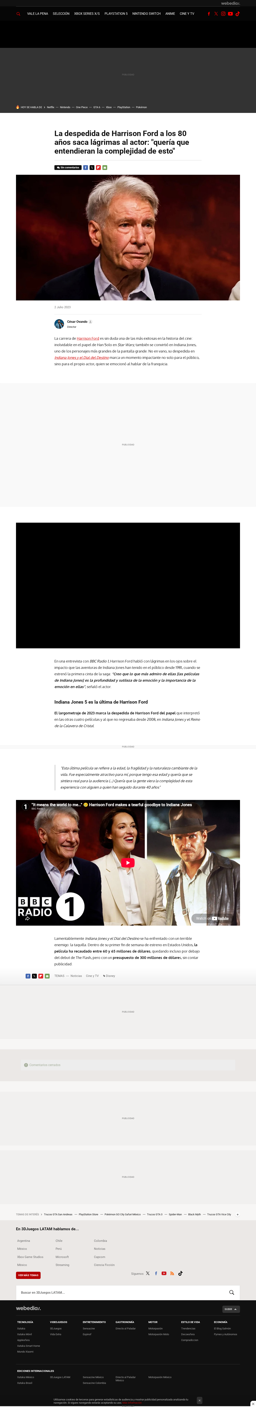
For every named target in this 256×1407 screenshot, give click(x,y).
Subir (228, 1309)
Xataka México (25, 1377)
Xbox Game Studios (30, 1257)
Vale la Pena (37, 14)
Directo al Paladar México (126, 1379)
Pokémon (141, 107)
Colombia (100, 1241)
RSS (172, 1273)
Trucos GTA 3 (155, 1214)
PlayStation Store (89, 1214)
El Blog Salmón (222, 1328)
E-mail (104, 167)
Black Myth (194, 1214)
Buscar (231, 1292)
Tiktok (237, 13)
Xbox (109, 107)
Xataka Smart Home (28, 1345)
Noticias (76, 976)
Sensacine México (93, 1377)
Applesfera (23, 1340)
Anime (170, 14)
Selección (61, 14)
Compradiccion (189, 1340)
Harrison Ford (88, 338)
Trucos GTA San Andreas (58, 1214)
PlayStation (123, 107)
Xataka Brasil (24, 1382)
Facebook (208, 13)
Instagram (223, 13)
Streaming (62, 1265)
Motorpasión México (159, 1377)
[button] (79, 321)
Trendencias (188, 1328)
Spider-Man (175, 1214)
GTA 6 (96, 107)
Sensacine (89, 1328)
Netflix (50, 107)
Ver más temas (28, 1275)
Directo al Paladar (126, 1328)
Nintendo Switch (146, 14)
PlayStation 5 (116, 14)
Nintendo (65, 107)
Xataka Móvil (24, 1334)
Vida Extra (55, 1334)
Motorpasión (155, 1328)
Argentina (23, 1241)
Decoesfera (188, 1334)
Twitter (216, 13)
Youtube (230, 13)
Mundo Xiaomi (25, 1351)
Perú (59, 1249)
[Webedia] (230, 3)
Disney (110, 976)
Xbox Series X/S (87, 14)
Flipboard (98, 167)
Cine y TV (187, 14)
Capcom (99, 1257)
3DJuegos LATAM (60, 1377)
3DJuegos (56, 1328)
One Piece (82, 107)
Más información (132, 1402)
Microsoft (62, 1257)
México (22, 1249)
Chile (59, 1241)
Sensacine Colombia (94, 1382)
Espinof (87, 1334)
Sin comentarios (70, 167)
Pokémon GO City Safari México (123, 1214)
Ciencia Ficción (104, 1265)
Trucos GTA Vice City (219, 1214)
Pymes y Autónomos (225, 1334)
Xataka (21, 1328)
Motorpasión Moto (158, 1334)
